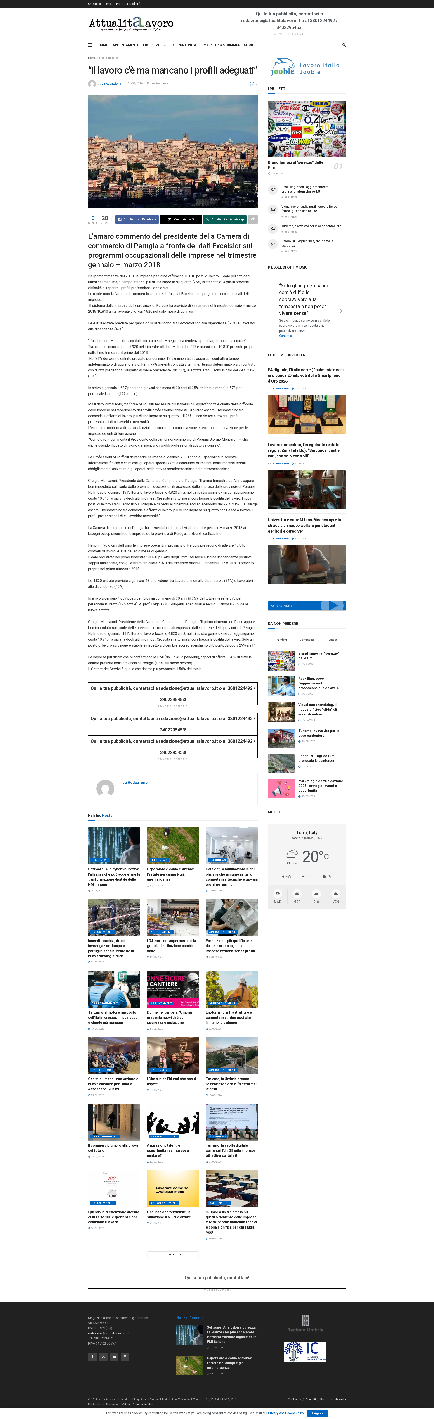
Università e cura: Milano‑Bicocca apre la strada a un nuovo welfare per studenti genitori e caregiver (304, 518)
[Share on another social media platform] (253, 219)
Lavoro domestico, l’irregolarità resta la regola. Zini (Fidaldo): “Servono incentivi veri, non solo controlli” (304, 443)
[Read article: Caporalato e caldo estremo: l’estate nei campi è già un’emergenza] (173, 845)
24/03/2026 (156, 1090)
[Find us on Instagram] (125, 1357)
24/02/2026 (97, 1228)
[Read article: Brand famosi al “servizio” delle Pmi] (307, 129)
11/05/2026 (156, 1028)
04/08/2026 (97, 890)
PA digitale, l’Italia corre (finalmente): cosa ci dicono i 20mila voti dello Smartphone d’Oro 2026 (306, 368)
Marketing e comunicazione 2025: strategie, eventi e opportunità (320, 778)
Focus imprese (108, 58)
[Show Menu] (90, 45)
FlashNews (100, 860)
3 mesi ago (301, 531)
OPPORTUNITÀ (184, 45)
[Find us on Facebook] (92, 1357)
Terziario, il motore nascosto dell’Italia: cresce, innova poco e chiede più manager (113, 1017)
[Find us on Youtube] (114, 1357)
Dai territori (102, 1070)
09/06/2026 (215, 957)
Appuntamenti (162, 932)
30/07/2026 (156, 885)
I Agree (318, 1413)
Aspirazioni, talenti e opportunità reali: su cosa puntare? (168, 1150)
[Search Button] (344, 45)
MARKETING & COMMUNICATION (228, 45)
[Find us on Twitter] (103, 1357)
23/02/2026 (156, 1223)
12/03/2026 (97, 1156)
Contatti (108, 3)
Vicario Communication (138, 1404)
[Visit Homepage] (131, 23)
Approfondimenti (222, 932)
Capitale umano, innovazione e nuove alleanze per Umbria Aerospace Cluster (113, 1084)
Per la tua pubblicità (128, 3)
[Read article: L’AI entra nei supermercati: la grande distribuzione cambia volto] (173, 917)
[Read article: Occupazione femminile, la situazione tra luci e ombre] (173, 1188)
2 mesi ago (301, 381)
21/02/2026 (215, 1238)
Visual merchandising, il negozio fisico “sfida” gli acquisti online (317, 702)
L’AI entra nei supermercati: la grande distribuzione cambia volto (171, 946)
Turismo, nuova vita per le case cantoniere (311, 226)
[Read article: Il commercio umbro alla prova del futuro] (114, 1122)
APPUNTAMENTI (125, 45)
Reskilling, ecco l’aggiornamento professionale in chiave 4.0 (320, 676)
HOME (103, 45)
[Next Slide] (341, 306)
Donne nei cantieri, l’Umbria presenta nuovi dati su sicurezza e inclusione (169, 1017)
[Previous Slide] (273, 306)
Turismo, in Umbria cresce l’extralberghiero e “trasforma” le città (231, 1084)
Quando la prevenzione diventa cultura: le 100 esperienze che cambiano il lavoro (113, 1217)
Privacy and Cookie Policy (286, 1413)
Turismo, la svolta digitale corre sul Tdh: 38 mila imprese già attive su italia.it (230, 1150)
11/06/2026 (156, 957)
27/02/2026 (215, 1161)
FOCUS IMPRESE (155, 45)
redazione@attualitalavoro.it (108, 1333)
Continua (299, 329)
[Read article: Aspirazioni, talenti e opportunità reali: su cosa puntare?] (173, 1122)
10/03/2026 (156, 1161)
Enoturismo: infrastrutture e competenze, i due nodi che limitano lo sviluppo (229, 1017)
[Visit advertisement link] (307, 67)
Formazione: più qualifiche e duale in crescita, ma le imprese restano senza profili (230, 946)
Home (92, 58)
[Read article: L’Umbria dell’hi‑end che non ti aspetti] (173, 1055)
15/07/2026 (215, 890)
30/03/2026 (215, 1028)
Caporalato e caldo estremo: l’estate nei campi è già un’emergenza (170, 874)
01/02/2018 (135, 83)
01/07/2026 (97, 962)
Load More (173, 1254)
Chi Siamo (94, 3)
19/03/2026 (215, 1095)
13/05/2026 (97, 1028)
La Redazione (111, 83)
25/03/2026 (97, 1095)
